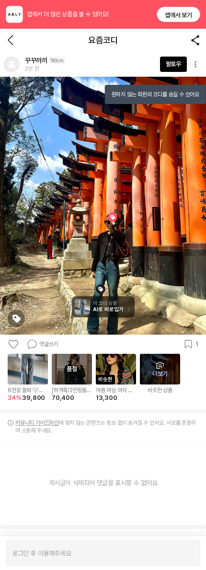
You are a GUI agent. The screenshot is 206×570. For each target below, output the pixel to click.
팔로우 (173, 64)
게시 (188, 553)
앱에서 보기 (178, 15)
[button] (11, 64)
